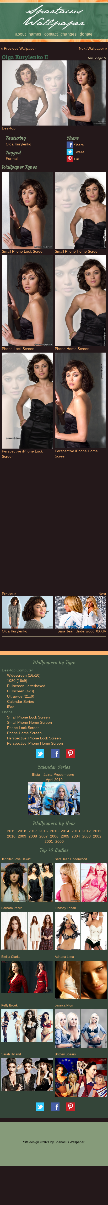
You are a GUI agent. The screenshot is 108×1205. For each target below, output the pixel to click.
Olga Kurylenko (18, 144)
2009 (22, 836)
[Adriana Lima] (67, 981)
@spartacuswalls (40, 753)
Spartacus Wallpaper (55, 753)
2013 (76, 831)
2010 (11, 836)
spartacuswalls (70, 753)
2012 (86, 831)
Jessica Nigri (64, 1005)
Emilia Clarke (10, 957)
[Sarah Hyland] (27, 1075)
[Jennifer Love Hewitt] (13, 883)
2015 (54, 831)
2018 (22, 831)
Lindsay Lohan (65, 908)
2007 (43, 836)
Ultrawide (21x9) (20, 696)
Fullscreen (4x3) (20, 691)
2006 (54, 836)
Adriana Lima (64, 957)
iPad (10, 707)
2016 (43, 831)
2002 (97, 836)
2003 (86, 836)
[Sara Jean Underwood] (67, 883)
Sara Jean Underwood (71, 859)
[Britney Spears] (81, 1078)
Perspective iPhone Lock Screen (34, 738)
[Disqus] (54, 524)
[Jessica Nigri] (67, 1029)
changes (69, 34)
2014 (65, 831)
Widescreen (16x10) (24, 675)
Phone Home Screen (24, 733)
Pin (76, 159)
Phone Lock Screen (23, 728)
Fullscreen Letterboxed (26, 686)
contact (51, 34)
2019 (11, 831)
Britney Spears (65, 1054)
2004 (76, 836)
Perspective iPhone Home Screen (35, 743)
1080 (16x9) (17, 680)
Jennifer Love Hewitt (15, 859)
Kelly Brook (9, 1005)
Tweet (79, 152)
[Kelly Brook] (27, 1026)
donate (86, 34)
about (20, 34)
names (35, 34)
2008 (33, 836)
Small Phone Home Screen (29, 722)
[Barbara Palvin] (13, 932)
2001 (49, 841)
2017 (33, 831)
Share (79, 145)
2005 (65, 836)
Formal (12, 158)
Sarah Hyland (11, 1054)
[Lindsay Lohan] (67, 932)
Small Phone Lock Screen (28, 717)
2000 (59, 841)
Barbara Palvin (12, 908)
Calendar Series (20, 701)
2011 (97, 831)
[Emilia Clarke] (27, 978)
